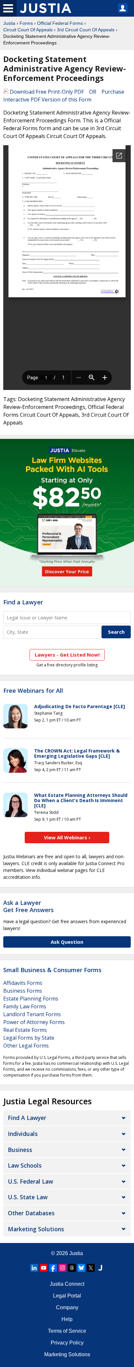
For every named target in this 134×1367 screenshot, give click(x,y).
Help (67, 1319)
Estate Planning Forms (30, 998)
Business (20, 1150)
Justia (9, 23)
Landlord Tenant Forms (32, 1014)
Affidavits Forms (22, 982)
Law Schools (25, 1165)
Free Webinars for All (33, 690)
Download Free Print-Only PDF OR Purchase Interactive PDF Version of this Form (63, 95)
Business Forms (22, 990)
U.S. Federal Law (30, 1181)
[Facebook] (53, 1268)
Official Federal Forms (60, 23)
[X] (91, 1268)
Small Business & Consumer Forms (52, 970)
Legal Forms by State (28, 1037)
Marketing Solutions (36, 1229)
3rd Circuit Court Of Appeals (85, 29)
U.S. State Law (27, 1197)
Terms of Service (67, 1331)
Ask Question (67, 942)
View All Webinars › (67, 837)
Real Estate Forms (25, 1029)
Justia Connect (67, 1284)
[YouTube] (43, 1268)
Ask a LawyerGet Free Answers (28, 906)
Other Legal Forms (26, 1045)
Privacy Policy (67, 1342)
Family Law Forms (24, 1006)
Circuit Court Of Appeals (28, 29)
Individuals (23, 1134)
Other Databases (31, 1213)
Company (67, 1307)
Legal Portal (67, 1295)
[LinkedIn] (34, 1268)
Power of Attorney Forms (34, 1022)
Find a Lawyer (23, 602)
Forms (26, 23)
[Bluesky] (81, 1268)
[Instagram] (62, 1268)
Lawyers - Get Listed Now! (67, 654)
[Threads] (72, 1268)
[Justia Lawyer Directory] (100, 1268)
